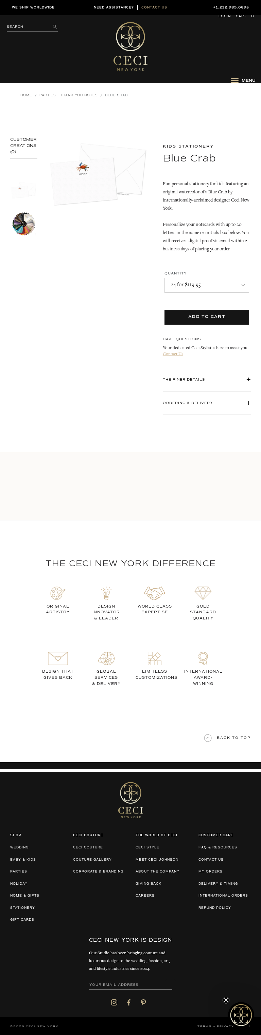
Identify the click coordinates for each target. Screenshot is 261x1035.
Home (26, 95)
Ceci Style (147, 847)
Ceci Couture (88, 847)
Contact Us (173, 354)
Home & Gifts (24, 895)
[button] (241, 1015)
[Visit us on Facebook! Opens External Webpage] (129, 1002)
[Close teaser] (226, 1000)
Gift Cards (22, 919)
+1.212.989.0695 (231, 7)
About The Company (157, 871)
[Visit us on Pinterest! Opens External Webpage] (143, 1002)
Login (225, 16)
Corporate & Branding (98, 871)
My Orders (210, 871)
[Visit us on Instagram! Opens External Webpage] (114, 1002)
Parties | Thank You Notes (68, 95)
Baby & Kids (23, 859)
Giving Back (148, 883)
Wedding (19, 847)
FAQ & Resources (217, 847)
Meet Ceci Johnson (157, 859)
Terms (204, 1026)
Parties (18, 871)
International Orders (223, 895)
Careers (145, 895)
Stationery (22, 907)
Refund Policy (214, 907)
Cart (245, 16)
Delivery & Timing (218, 883)
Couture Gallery (92, 859)
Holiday (19, 883)
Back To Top (234, 738)
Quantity (175, 273)
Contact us (154, 7)
